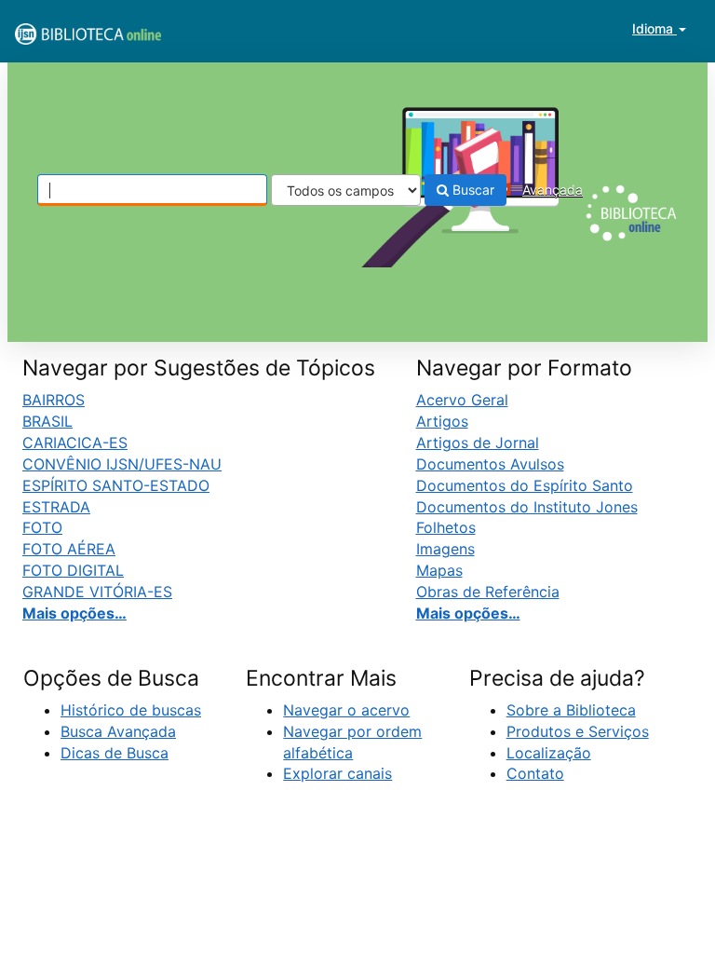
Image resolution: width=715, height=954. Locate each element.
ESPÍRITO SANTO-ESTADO (115, 485)
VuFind (60, 29)
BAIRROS (53, 399)
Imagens (445, 548)
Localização (548, 752)
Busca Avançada (118, 731)
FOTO (42, 527)
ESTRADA (56, 506)
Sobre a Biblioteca (571, 710)
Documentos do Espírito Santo (524, 485)
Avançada (552, 190)
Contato (535, 773)
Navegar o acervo (346, 710)
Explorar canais (337, 773)
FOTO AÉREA (68, 548)
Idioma (654, 28)
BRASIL (47, 421)
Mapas (439, 570)
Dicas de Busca (115, 752)
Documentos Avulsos (490, 464)
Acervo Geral (462, 399)
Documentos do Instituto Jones (527, 506)
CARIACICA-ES (75, 442)
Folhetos (446, 527)
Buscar (471, 190)
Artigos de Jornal (477, 442)
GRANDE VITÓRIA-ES (97, 591)
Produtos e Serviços (577, 731)
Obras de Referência (488, 591)
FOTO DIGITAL (73, 570)
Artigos (442, 421)
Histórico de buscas (131, 710)
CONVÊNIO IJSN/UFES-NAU (122, 464)
